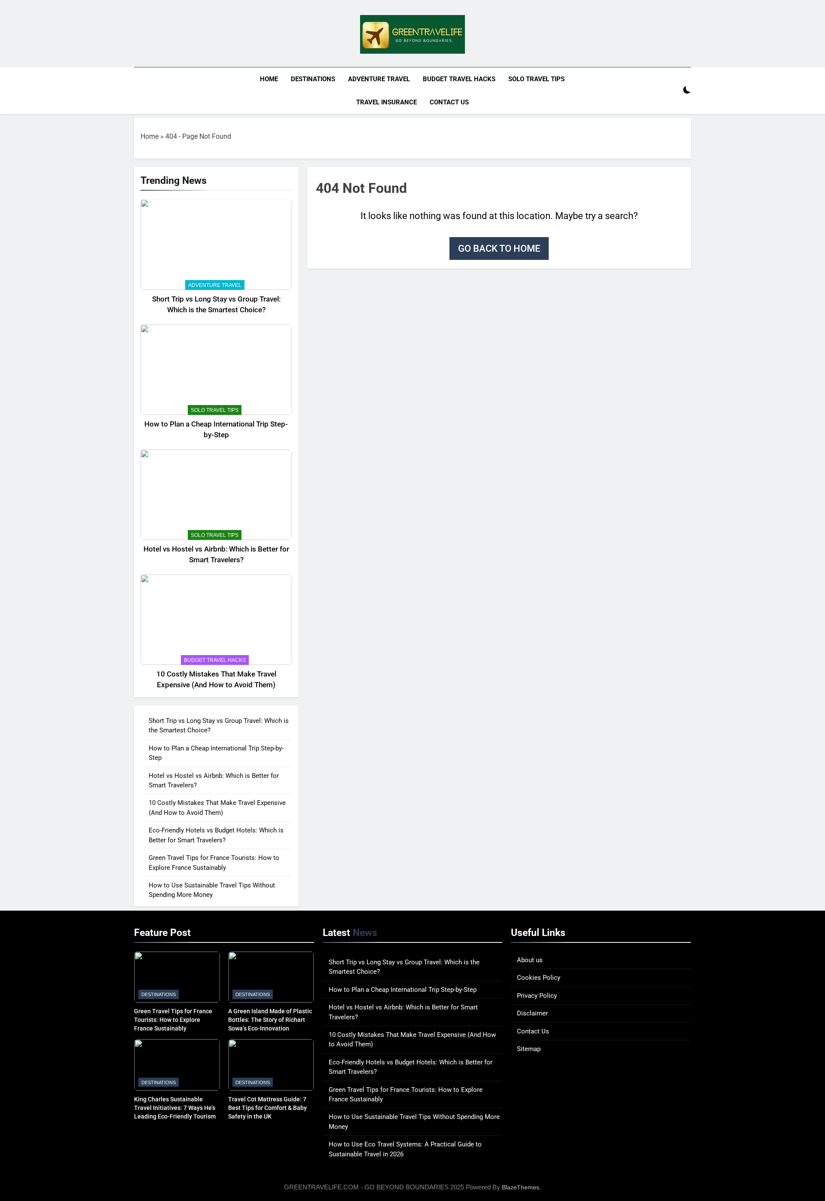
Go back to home (499, 248)
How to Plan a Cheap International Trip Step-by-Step (403, 990)
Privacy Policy (537, 996)
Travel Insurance (386, 102)
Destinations (313, 79)
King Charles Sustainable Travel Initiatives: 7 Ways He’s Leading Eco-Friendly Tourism (175, 1108)
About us (530, 960)
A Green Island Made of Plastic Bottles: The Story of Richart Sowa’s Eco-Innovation (270, 1020)
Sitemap (529, 1049)
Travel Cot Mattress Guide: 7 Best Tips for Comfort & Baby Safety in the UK (267, 1108)
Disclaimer (532, 1013)
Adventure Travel (379, 79)
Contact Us (449, 102)
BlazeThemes (520, 1187)
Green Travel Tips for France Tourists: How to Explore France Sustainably (173, 1020)
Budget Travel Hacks (459, 79)
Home (269, 79)
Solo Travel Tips (536, 79)
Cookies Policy (538, 978)
